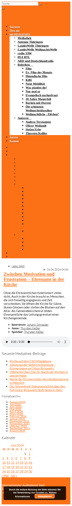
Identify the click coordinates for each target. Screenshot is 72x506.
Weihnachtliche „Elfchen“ (42, 114)
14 (21, 462)
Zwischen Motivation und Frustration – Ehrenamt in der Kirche (34, 279)
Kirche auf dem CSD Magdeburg (30, 361)
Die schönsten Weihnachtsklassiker (39, 225)
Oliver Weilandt (36, 125)
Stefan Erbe (33, 129)
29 (26, 471)
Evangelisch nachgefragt (42, 95)
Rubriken (24, 64)
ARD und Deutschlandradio (36, 61)
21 (21, 467)
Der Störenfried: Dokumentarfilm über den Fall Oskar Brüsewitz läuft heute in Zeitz (37, 388)
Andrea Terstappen (38, 121)
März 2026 (16, 414)
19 (13, 467)
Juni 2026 (16, 406)
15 (26, 462)
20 (17, 467)
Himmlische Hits (36, 76)
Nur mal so (33, 91)
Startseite (15, 26)
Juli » (14, 475)
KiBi (29, 80)
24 (4, 471)
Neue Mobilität (35, 83)
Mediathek (24, 38)
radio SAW (25, 53)
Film (29, 68)
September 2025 (20, 428)
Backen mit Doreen (38, 102)
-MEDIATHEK (20, 34)
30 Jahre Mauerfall (38, 99)
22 (26, 467)
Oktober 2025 (18, 426)
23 (30, 467)
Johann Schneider (38, 324)
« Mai (5, 475)
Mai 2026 (15, 409)
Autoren (23, 118)
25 (8, 471)
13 (17, 462)
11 (8, 462)
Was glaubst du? (36, 87)
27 (17, 471)
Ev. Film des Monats (39, 72)
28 (21, 471)
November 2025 (20, 423)
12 (13, 462)
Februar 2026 (18, 416)
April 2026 (16, 411)
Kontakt (14, 141)
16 (30, 462)
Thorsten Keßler (36, 133)
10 (4, 462)
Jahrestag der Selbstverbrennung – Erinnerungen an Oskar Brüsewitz (33, 366)
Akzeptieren (45, 496)
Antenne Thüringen (30, 41)
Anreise (14, 137)
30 (30, 471)
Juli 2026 (15, 404)
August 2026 (17, 402)
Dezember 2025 (19, 421)
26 (13, 471)
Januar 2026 (17, 418)
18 (8, 467)
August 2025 (17, 430)
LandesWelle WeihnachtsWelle (37, 49)
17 (4, 467)
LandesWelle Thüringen (33, 45)
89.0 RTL (24, 57)
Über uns (15, 30)
